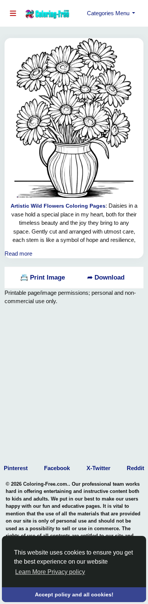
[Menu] (14, 13)
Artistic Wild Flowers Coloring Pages (58, 206)
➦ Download (105, 277)
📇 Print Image (42, 277)
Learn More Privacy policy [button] (50, 572)
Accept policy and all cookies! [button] (74, 594)
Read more (18, 253)
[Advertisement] (74, 380)
